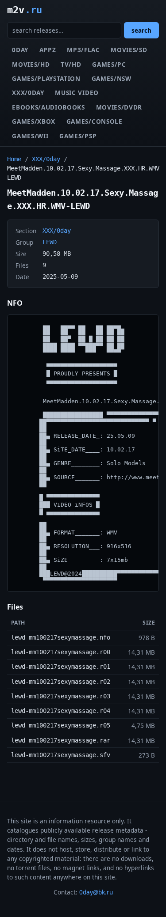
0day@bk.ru (96, 892)
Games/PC (109, 64)
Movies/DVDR (119, 107)
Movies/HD (31, 64)
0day (20, 49)
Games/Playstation (46, 78)
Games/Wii (30, 136)
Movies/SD (129, 49)
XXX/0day (28, 92)
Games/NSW (111, 78)
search (141, 30)
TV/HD (71, 64)
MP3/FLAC (83, 49)
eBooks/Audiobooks (48, 107)
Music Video (76, 92)
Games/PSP (78, 136)
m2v (24, 10)
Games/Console (94, 121)
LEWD (49, 242)
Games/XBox (33, 121)
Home (14, 159)
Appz (47, 49)
